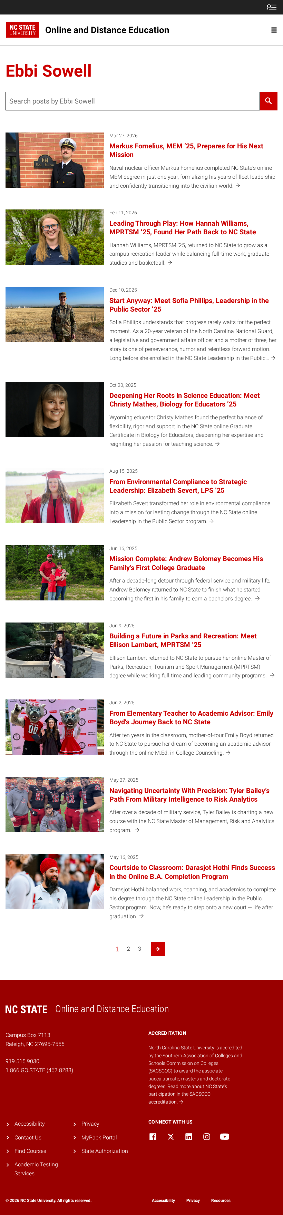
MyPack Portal (99, 1137)
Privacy (90, 1123)
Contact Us (27, 1137)
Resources (221, 1200)
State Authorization (104, 1151)
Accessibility (29, 1123)
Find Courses (30, 1151)
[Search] (268, 101)
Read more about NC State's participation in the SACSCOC (187, 1094)
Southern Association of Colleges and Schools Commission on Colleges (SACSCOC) (195, 1063)
